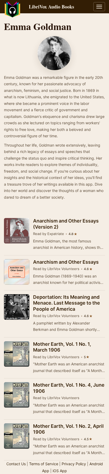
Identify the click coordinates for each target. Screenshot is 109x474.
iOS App (60, 470)
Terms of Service (43, 464)
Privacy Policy (74, 464)
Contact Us (16, 464)
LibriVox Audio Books (51, 6)
